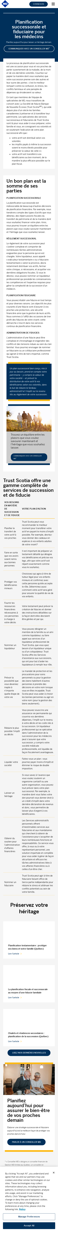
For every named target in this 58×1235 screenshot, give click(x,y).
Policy (22, 1209)
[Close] (54, 1173)
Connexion (38, 4)
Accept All (29, 1225)
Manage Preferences (29, 1216)
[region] (29, 1201)
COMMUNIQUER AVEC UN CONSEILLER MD (29, 48)
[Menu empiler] (54, 3)
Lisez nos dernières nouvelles (29, 1053)
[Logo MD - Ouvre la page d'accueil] (5, 7)
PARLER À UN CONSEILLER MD (26, 1142)
